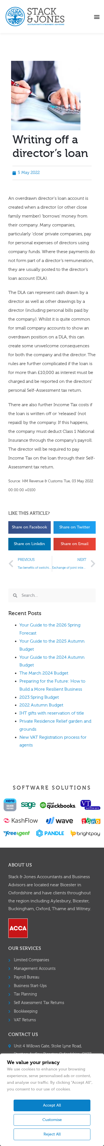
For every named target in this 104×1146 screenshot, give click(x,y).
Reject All (52, 1134)
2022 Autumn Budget (41, 705)
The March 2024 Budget (43, 673)
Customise (52, 1120)
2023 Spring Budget (39, 697)
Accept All (52, 1105)
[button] (96, 16)
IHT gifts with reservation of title (51, 713)
